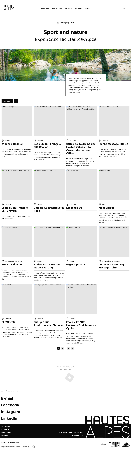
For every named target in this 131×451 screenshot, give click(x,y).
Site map (26, 446)
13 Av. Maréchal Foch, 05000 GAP (71, 432)
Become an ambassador (10, 442)
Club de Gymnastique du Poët (49, 197)
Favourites (57, 8)
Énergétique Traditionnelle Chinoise (49, 314)
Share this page (65, 369)
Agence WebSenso (34, 446)
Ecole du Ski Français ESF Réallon (49, 137)
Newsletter (5, 429)
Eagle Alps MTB (81, 254)
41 (68, 348)
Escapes (78, 8)
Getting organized (67, 23)
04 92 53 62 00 (77, 435)
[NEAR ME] (16, 101)
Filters (7, 101)
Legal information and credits (10, 446)
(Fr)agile (68, 8)
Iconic (87, 8)
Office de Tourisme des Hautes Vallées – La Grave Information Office (81, 137)
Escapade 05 (81, 197)
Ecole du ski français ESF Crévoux (17, 197)
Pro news (4, 435)
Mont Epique (114, 197)
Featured (45, 8)
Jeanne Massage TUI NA (114, 137)
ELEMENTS (17, 314)
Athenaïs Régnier (17, 137)
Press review (6, 432)
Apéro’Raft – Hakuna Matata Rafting (49, 254)
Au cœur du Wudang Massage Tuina (114, 254)
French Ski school (17, 254)
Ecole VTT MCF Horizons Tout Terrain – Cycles (81, 314)
